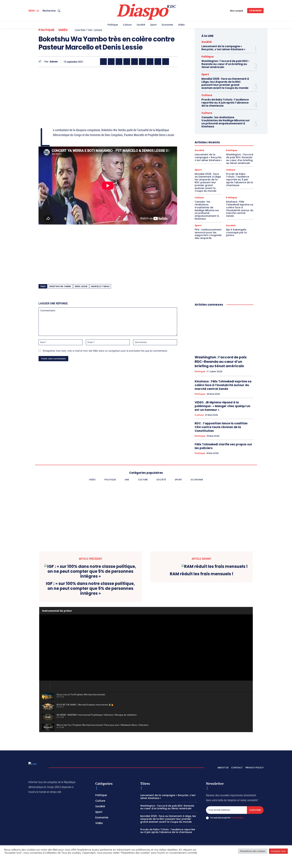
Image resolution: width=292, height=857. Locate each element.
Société (206, 42)
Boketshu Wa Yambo (60, 286)
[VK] (165, 61)
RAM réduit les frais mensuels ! (201, 574)
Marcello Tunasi (100, 286)
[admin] (41, 62)
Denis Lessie (81, 286)
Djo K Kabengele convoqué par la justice (236, 232)
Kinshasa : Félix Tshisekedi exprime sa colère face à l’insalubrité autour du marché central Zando (239, 209)
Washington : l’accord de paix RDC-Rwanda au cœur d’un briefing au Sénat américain (225, 64)
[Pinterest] (134, 61)
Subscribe (255, 810)
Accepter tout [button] (278, 851)
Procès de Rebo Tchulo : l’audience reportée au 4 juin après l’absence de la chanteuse (225, 102)
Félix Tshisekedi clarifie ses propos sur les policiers (223, 446)
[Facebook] (103, 61)
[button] (52, 10)
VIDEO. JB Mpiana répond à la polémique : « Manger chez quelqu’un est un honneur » (222, 406)
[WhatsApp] (119, 61)
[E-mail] (157, 61)
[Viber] (126, 61)
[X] (111, 61)
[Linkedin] (142, 61)
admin (54, 61)
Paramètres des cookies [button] (252, 851)
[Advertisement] (107, 93)
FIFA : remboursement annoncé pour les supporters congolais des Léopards (208, 234)
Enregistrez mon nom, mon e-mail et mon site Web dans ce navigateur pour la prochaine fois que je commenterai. (105, 350)
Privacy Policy (236, 817)
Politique (46, 30)
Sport (205, 74)
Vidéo (63, 30)
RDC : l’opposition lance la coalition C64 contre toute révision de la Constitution (221, 427)
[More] (173, 61)
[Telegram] (150, 61)
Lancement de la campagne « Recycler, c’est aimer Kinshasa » (223, 47)
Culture (206, 95)
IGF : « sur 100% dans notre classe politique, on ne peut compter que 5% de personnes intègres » (90, 588)
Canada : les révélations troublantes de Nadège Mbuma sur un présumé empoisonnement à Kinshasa (225, 122)
